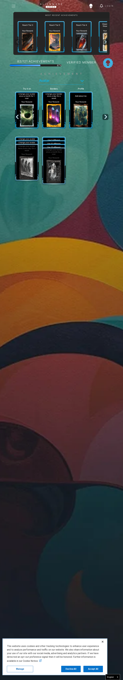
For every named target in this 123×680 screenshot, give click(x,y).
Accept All (93, 669)
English (110, 677)
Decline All (71, 669)
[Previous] (18, 117)
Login (109, 6)
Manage (20, 669)
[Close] (102, 641)
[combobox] (112, 677)
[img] (92, 6)
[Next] (105, 42)
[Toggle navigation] (13, 6)
